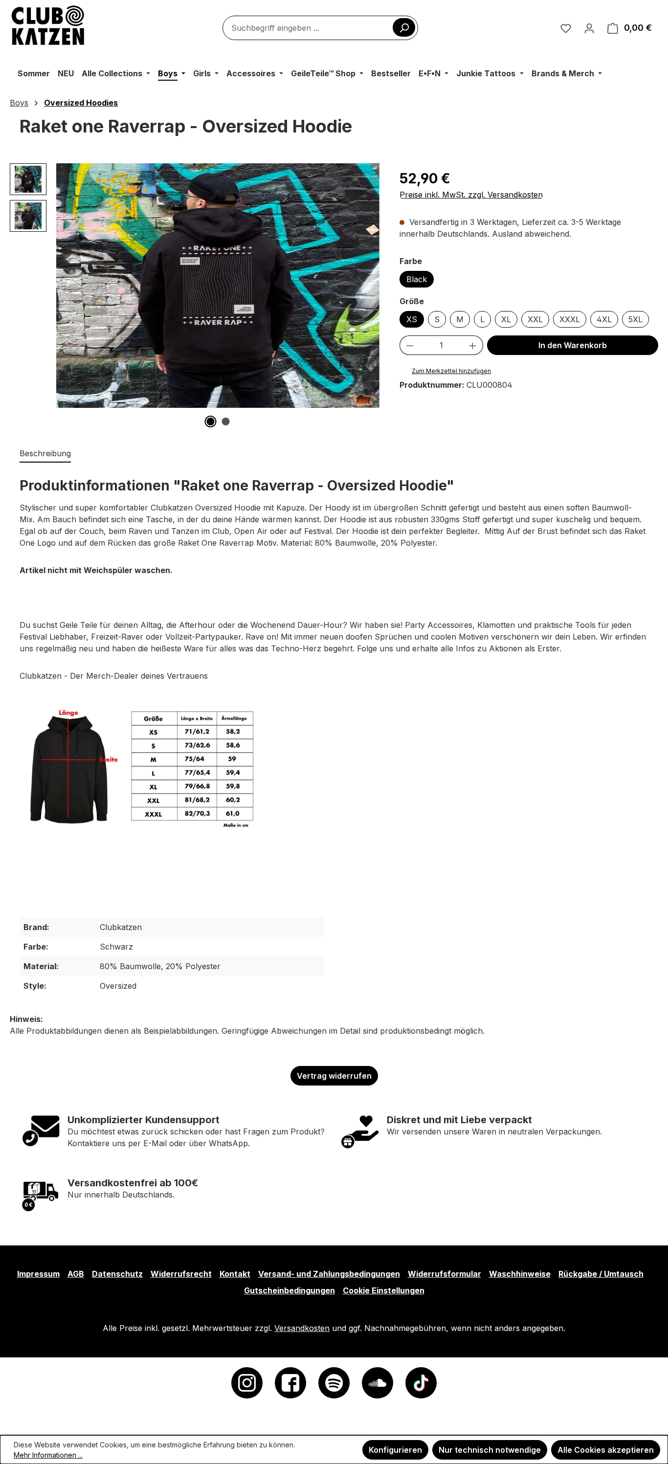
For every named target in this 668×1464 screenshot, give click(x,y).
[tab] (45, 454)
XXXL (569, 319)
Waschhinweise (520, 1274)
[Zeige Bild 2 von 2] (225, 421)
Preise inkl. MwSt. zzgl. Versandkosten (471, 195)
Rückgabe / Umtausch (601, 1274)
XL (506, 319)
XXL (535, 319)
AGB (75, 1274)
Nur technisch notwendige (490, 1450)
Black (416, 279)
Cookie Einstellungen (383, 1290)
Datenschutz (117, 1274)
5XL (635, 319)
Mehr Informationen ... (48, 1455)
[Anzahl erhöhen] (473, 345)
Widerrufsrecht (181, 1274)
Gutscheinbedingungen (289, 1290)
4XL (604, 319)
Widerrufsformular (444, 1274)
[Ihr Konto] (589, 28)
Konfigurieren (395, 1450)
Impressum (38, 1274)
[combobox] (320, 28)
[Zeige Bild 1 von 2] (210, 421)
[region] (195, 295)
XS (411, 319)
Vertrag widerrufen (334, 1076)
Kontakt (235, 1274)
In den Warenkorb (572, 345)
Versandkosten (302, 1328)
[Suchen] (404, 27)
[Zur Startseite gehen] (48, 26)
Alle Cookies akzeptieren (605, 1450)
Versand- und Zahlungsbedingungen (329, 1274)
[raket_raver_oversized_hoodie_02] (217, 285)
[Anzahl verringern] (410, 345)
